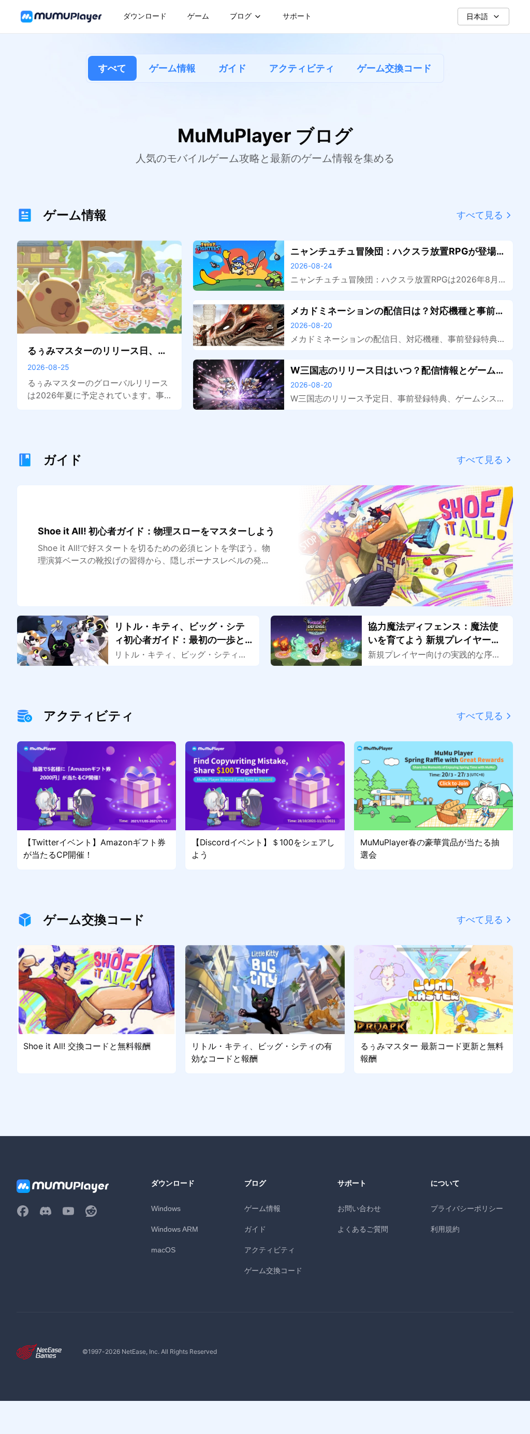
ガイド (232, 68)
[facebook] (23, 1211)
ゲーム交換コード (394, 68)
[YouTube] (68, 1211)
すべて (112, 68)
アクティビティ (301, 68)
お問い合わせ (359, 1208)
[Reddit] (91, 1211)
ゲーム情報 (172, 68)
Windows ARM (174, 1229)
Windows (166, 1208)
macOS (163, 1250)
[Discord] (45, 1211)
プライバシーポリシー (467, 1208)
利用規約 (445, 1228)
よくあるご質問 (362, 1228)
